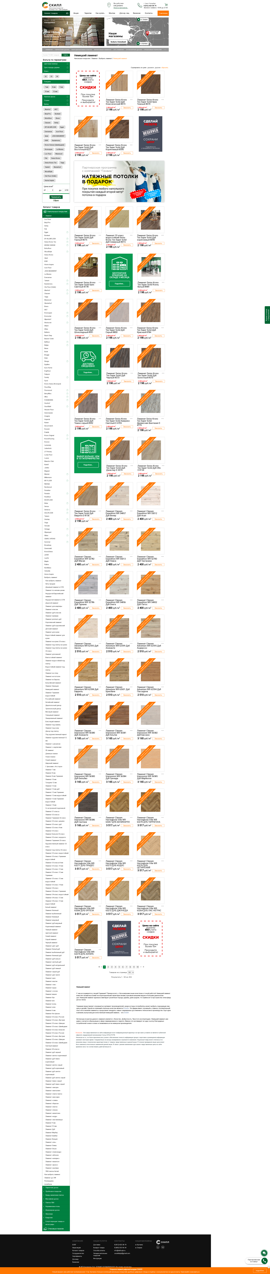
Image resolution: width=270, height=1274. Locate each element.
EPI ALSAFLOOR (50, 127)
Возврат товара (98, 1248)
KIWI (46, 140)
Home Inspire (49, 180)
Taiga (62, 163)
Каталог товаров (78, 1250)
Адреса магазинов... (121, 8)
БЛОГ (74, 1245)
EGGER (126, 1013)
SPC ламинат (119, 49)
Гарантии (87, 13)
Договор (75, 1259)
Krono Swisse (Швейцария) (54, 145)
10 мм (47, 91)
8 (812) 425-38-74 (150, 6)
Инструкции (97, 1258)
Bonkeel (57, 114)
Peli (46, 158)
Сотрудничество (78, 1253)
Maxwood (58, 154)
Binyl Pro (48, 114)
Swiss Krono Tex (50, 163)
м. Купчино (144, 43)
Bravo (58, 118)
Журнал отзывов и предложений (267, 315)
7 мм (46, 87)
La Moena (59, 149)
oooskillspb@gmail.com (122, 1253)
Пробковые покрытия (153, 49)
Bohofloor (48, 118)
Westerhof (57, 167)
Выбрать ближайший (118, 42)
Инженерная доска (134, 49)
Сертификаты (77, 1256)
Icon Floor (59, 132)
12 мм (55, 91)
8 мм (54, 87)
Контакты (149, 13)
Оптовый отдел (51, 41)
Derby (56, 123)
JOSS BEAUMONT (58, 136)
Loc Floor (48, 154)
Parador (126, 1008)
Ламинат (49, 49)
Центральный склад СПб (154, 32)
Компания (77, 1241)
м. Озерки (144, 19)
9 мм (61, 87)
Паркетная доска (62, 49)
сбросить (164, 68)
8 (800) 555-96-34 (120, 1248)
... (165, 49)
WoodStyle (48, 172)
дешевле (150, 68)
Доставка (96, 1245)
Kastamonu (56, 140)
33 (51, 76)
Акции (76, 13)
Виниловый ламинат (102, 49)
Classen (47, 123)
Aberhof (48, 109)
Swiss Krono (55, 158)
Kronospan (48, 149)
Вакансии (136, 13)
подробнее (260, 1271)
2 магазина (163, 13)
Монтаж (112, 13)
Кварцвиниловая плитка (82, 49)
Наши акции (76, 1248)
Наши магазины (116, 35)
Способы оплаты (99, 1250)
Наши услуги (100, 1241)
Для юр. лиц (124, 13)
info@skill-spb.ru (119, 1250)
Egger (62, 127)
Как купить (100, 13)
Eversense (48, 132)
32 (46, 76)
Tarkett (47, 167)
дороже (158, 68)
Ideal (46, 136)
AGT (56, 109)
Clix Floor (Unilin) (50, 176)
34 (57, 76)
